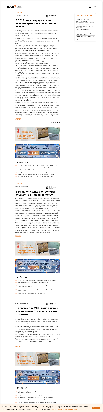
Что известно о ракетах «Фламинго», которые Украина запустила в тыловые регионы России (37, 286)
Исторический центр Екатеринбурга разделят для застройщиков (37, 280)
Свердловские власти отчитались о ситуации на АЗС (33, 282)
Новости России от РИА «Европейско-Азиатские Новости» (12, 6)
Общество (18, 119)
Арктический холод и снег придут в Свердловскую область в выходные (85, 38)
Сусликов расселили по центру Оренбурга (84, 27)
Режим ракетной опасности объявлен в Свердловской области (36, 174)
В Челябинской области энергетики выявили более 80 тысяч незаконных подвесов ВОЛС (35, 168)
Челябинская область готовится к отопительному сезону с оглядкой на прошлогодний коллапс (85, 23)
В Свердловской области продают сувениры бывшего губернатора (37, 165)
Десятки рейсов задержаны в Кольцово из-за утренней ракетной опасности (37, 403)
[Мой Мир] (57, 122)
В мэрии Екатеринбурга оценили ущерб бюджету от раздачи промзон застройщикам (38, 290)
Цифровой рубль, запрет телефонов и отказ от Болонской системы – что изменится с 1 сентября (39, 392)
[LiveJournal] (59, 122)
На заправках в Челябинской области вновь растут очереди (35, 172)
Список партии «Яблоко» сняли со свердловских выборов (85, 18)
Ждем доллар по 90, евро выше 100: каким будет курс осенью (36, 176)
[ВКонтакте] (51, 122)
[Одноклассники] (53, 122)
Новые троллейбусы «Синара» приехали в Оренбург (84, 34)
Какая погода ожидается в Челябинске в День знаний (83, 30)
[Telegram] (55, 122)
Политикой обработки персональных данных (64, 409)
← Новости (18, 12)
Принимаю (96, 408)
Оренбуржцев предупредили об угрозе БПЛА (31, 293)
